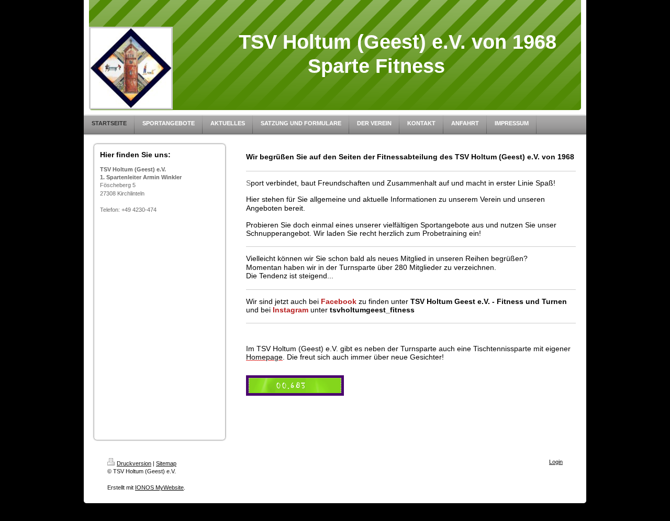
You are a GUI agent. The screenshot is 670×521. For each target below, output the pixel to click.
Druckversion (134, 463)
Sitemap (166, 463)
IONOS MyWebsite (159, 487)
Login (556, 462)
